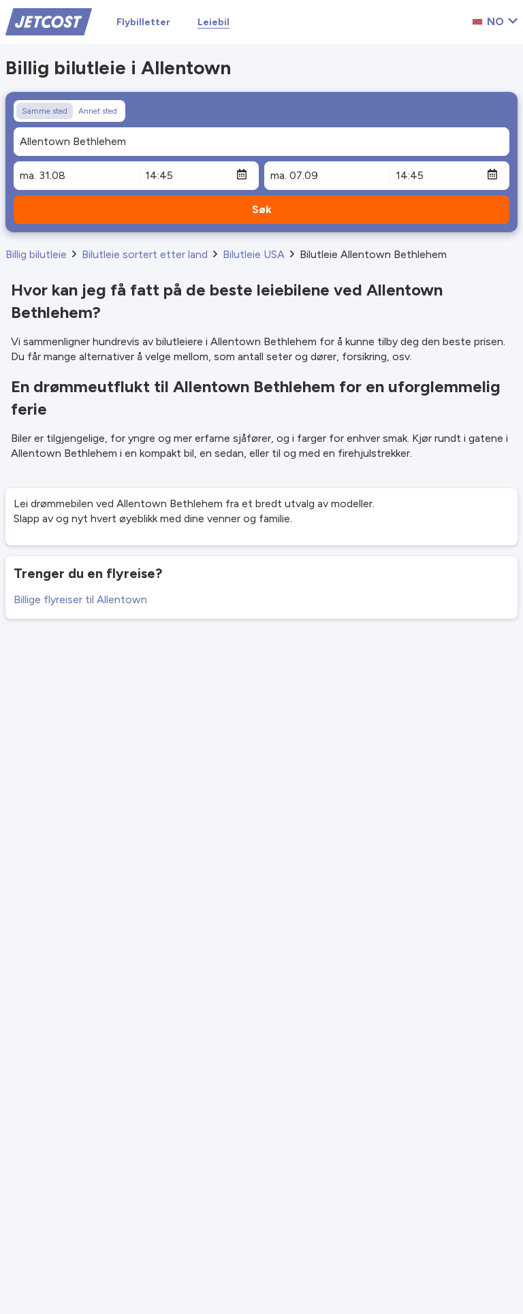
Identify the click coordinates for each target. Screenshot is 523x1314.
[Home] (48, 20)
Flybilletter (143, 22)
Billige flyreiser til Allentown (80, 599)
